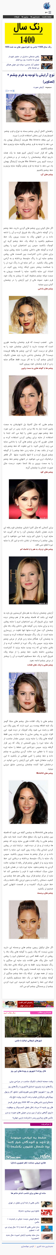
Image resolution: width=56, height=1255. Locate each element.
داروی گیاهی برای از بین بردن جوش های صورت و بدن (29, 1112)
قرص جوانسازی (27, 1246)
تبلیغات (16, 16)
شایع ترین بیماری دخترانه (28, 1211)
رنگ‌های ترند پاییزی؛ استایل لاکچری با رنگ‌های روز (30, 1086)
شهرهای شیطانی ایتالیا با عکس (28, 1041)
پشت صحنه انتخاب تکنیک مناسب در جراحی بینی (31, 1081)
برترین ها (25, 16)
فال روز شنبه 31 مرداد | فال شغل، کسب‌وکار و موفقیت (30, 1107)
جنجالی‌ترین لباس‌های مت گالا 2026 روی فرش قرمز (30, 1102)
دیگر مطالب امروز (10, 1013)
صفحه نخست (47, 16)
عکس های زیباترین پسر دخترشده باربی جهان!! (33, 1118)
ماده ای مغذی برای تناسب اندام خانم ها (28, 1193)
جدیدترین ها (35, 16)
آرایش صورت (38, 87)
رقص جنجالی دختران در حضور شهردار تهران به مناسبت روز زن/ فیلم (23, 58)
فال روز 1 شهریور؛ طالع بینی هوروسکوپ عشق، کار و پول (28, 1092)
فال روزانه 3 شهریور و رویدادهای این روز (28, 1071)
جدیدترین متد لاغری (45, 1246)
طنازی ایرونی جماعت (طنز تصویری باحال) (28, 1163)
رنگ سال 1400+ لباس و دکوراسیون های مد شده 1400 (28, 47)
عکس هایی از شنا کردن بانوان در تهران (23, 1203)
